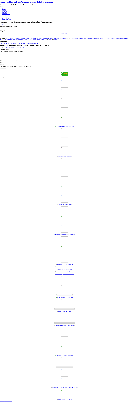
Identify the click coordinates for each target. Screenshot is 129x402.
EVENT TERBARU (5, 11)
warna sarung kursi (63, 38)
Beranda (3, 8)
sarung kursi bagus (14, 39)
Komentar (2, 58)
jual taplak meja (16, 38)
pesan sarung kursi (29, 38)
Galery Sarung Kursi (5, 12)
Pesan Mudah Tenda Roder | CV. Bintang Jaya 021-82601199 (16, 47)
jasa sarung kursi (101, 38)
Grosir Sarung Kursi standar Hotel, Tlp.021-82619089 (9, 43)
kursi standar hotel (107, 38)
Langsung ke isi (5, 6)
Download (4, 10)
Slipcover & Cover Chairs (6, 19)
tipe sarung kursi (50, 38)
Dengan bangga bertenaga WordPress (6, 401)
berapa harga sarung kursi (74, 38)
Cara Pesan (4, 9)
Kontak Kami (4, 13)
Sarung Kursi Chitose (5, 16)
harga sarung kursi (95, 38)
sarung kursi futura (39, 38)
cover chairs (86, 38)
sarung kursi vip (45, 38)
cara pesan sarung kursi (10, 38)
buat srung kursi (80, 38)
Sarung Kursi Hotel (5, 18)
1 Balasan (2, 24)
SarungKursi (56, 39)
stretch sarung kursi (36, 39)
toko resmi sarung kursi (43, 39)
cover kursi (90, 38)
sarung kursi (34, 38)
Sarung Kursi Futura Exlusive (22, 39)
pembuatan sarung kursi (120, 38)
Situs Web (2, 64)
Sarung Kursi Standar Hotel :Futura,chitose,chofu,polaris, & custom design (26, 2)
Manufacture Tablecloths (6, 14)
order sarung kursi (113, 38)
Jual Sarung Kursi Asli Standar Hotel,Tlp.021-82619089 (28, 43)
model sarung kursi (22, 38)
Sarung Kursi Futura (5, 17)
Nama (1, 60)
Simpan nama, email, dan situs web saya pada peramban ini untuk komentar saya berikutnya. (16, 66)
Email (1, 62)
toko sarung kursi (56, 38)
